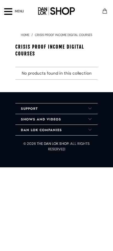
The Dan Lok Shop (53, 143)
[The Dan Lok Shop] (56, 10)
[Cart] (105, 10)
